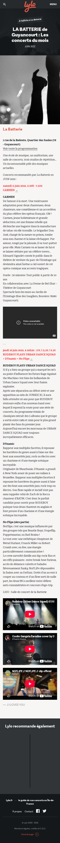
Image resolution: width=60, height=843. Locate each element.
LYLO (30, 6)
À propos (17, 811)
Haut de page (27, 834)
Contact (29, 811)
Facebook (38, 811)
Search (6, 4)
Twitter (44, 811)
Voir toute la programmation (20, 148)
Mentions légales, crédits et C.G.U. (30, 828)
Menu (53, 4)
